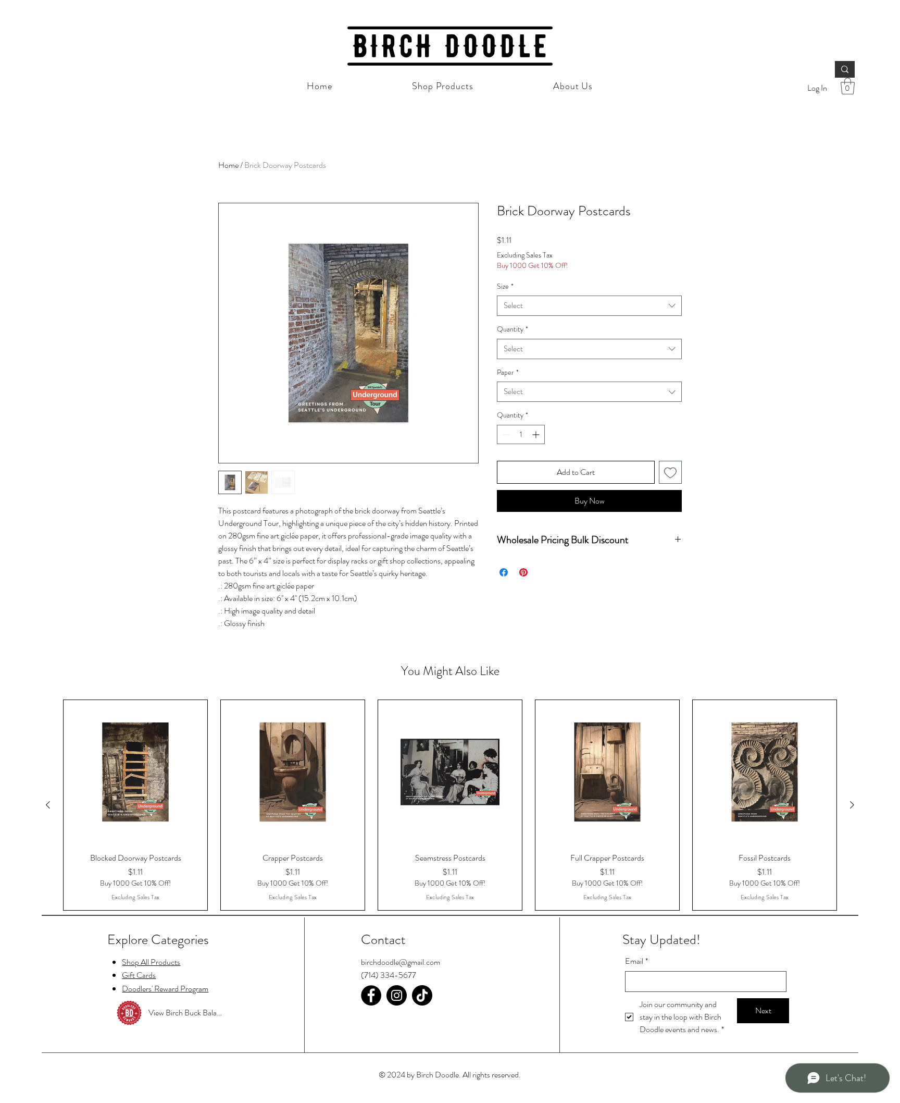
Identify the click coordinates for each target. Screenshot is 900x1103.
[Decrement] (504, 434)
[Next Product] (852, 805)
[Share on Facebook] (503, 572)
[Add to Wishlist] (670, 472)
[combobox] (589, 306)
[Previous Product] (48, 805)
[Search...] (845, 69)
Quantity (512, 329)
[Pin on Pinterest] (523, 572)
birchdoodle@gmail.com (400, 962)
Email (636, 961)
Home (228, 165)
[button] (848, 86)
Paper (508, 372)
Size (505, 286)
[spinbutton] (520, 434)
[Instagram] (396, 995)
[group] (450, 805)
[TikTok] (422, 995)
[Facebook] (371, 995)
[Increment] (536, 434)
